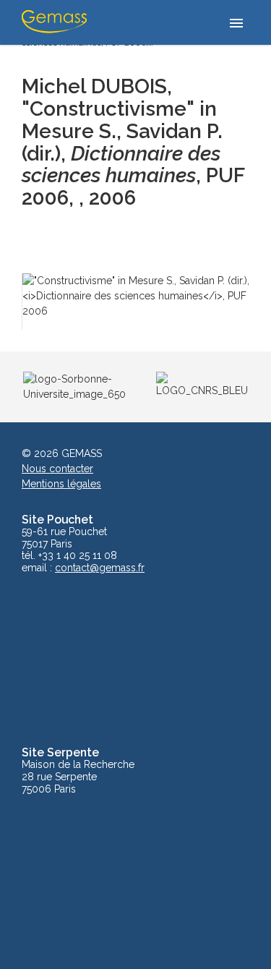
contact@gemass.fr (100, 568)
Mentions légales (61, 484)
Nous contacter (57, 468)
